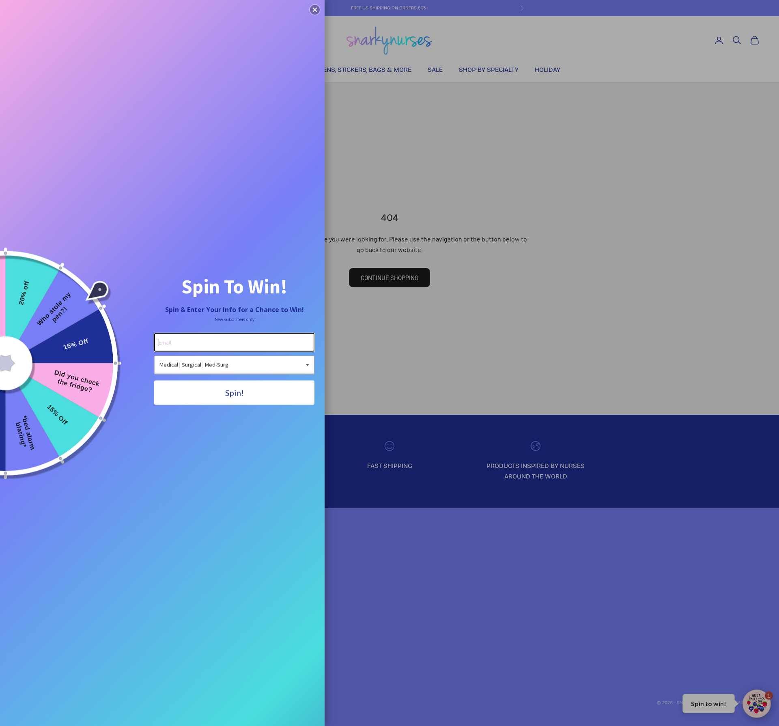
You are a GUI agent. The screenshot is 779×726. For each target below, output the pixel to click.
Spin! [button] (234, 392)
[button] (315, 10)
